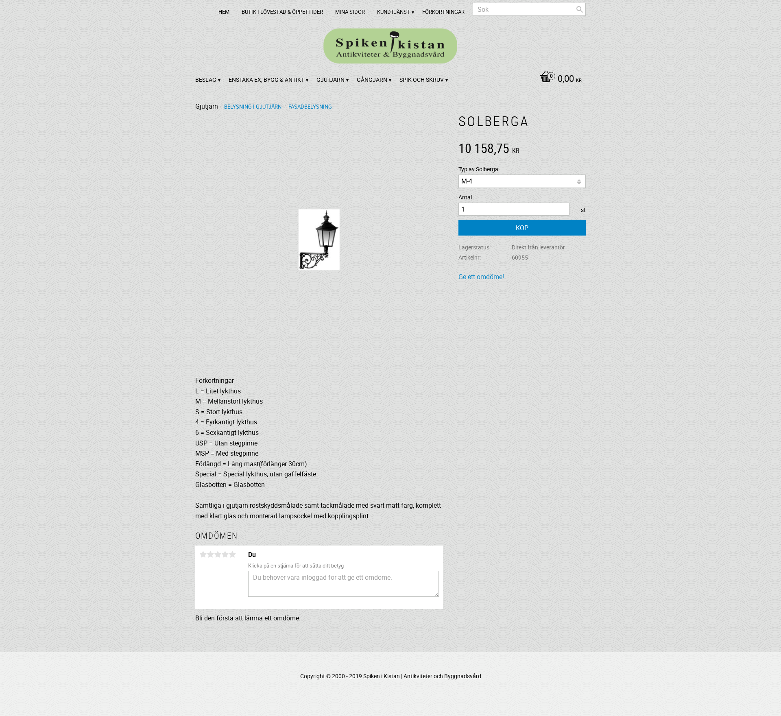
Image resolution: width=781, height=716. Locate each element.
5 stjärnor (232, 554)
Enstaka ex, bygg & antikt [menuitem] (266, 79)
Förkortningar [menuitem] (443, 11)
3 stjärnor (217, 554)
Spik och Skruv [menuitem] (421, 79)
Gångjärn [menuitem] (372, 79)
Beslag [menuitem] (205, 79)
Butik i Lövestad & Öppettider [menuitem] (282, 11)
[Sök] (580, 9)
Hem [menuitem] (223, 11)
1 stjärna (203, 554)
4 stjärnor (225, 554)
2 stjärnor (210, 554)
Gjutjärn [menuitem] (330, 79)
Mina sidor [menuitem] (350, 11)
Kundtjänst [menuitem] (393, 11)
